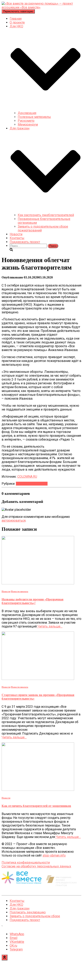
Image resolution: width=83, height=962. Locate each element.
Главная (16, 19)
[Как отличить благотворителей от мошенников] (38, 790)
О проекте (17, 22)
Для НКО (16, 905)
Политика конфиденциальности (26, 862)
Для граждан (19, 908)
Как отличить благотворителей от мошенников (36, 806)
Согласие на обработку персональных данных (36, 866)
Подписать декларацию (28, 912)
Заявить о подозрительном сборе (35, 916)
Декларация (27, 113)
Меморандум (28, 124)
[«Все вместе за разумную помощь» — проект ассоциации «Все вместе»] (41, 7)
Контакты (17, 238)
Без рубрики (25, 484)
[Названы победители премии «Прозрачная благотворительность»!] (38, 583)
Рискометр (26, 121)
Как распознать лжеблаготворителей (46, 215)
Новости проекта (19, 591)
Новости (16, 234)
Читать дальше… (49, 626)
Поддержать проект (25, 242)
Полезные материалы (34, 117)
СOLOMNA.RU (27, 476)
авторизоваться (14, 520)
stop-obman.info (54, 855)
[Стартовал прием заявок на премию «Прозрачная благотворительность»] (38, 679)
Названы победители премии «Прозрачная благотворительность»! (32, 601)
